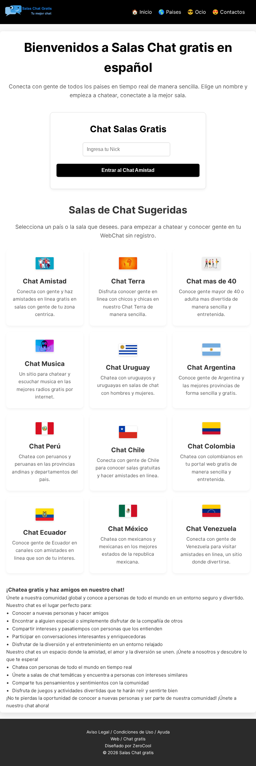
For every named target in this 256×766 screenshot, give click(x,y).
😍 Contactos (228, 12)
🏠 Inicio (142, 12)
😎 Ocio (196, 12)
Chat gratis (134, 738)
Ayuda (163, 731)
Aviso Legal (97, 731)
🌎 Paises (169, 12)
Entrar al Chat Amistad (128, 170)
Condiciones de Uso (133, 731)
